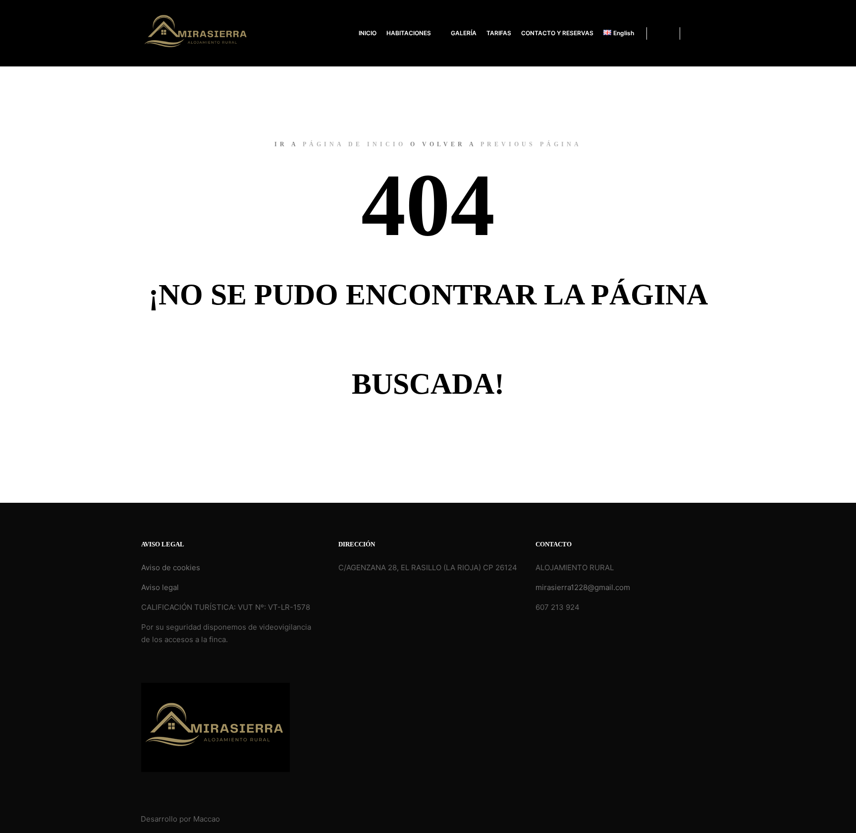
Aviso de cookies (170, 567)
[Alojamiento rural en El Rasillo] (196, 33)
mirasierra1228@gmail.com (582, 587)
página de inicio (354, 144)
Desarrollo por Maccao (180, 819)
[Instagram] (708, 33)
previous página (531, 144)
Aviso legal (160, 587)
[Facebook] (694, 33)
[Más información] (663, 33)
